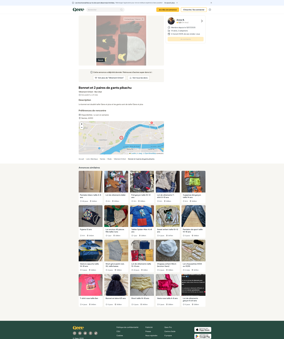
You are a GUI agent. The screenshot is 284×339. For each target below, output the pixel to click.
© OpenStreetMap (149, 153)
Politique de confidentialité (127, 327)
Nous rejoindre (151, 335)
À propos (168, 335)
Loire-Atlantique (92, 159)
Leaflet (133, 153)
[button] (81, 124)
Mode (109, 159)
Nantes (103, 159)
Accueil (81, 159)
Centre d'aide (169, 331)
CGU (118, 331)
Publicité (149, 327)
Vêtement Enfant (120, 159)
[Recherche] (121, 9)
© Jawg (139, 153)
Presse (148, 331)
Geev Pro (168, 327)
